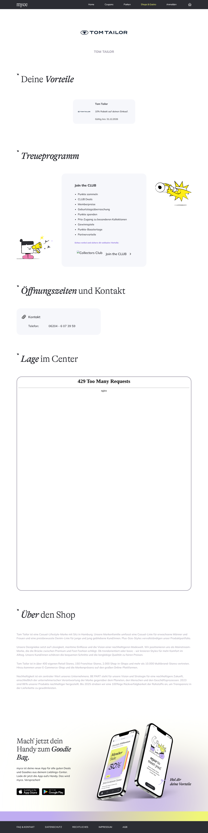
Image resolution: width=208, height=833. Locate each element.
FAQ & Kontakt (26, 827)
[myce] (22, 5)
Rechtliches (80, 827)
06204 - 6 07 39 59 (62, 326)
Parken (127, 4)
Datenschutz (53, 827)
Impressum (105, 827)
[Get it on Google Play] (53, 791)
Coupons (109, 4)
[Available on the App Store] (28, 791)
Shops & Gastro (148, 4)
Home (91, 4)
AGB (125, 827)
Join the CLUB (116, 254)
